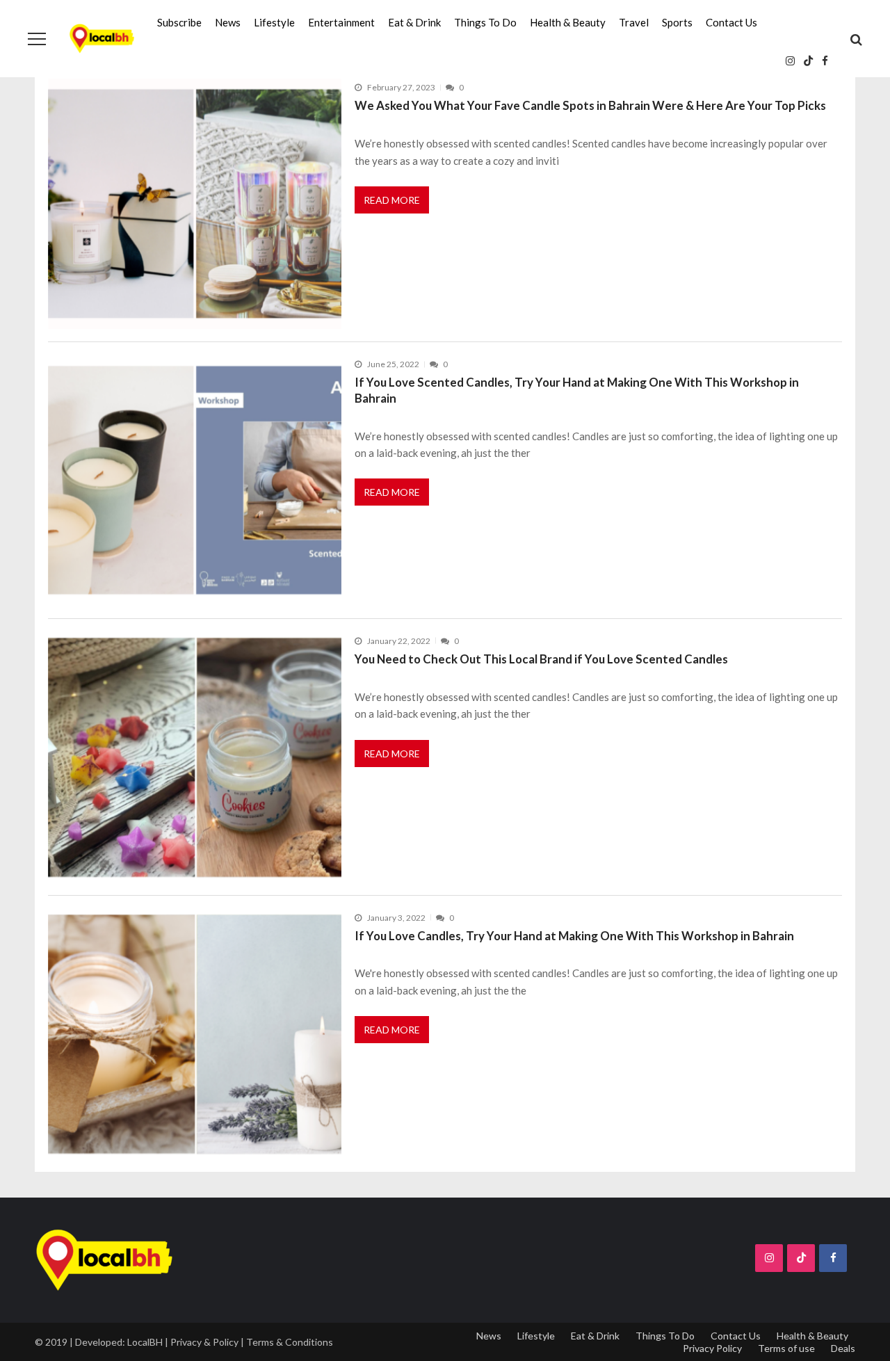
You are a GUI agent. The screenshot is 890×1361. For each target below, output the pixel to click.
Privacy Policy (712, 1348)
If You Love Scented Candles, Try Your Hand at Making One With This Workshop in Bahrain (577, 390)
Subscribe (179, 22)
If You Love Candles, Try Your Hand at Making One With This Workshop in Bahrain (574, 935)
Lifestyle (274, 22)
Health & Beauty (568, 22)
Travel (634, 22)
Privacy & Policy (204, 1342)
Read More (392, 200)
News (228, 22)
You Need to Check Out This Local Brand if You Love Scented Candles (541, 659)
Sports (677, 22)
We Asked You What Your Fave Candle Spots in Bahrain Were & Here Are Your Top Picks (590, 105)
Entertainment (341, 22)
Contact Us (731, 22)
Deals (843, 1348)
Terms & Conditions (289, 1342)
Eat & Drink (414, 22)
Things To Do (485, 22)
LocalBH (145, 1342)
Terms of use (786, 1348)
